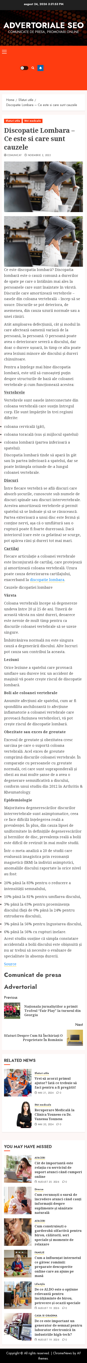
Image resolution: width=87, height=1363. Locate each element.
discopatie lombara (47, 579)
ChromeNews (62, 1353)
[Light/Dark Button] (24, 68)
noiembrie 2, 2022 (39, 155)
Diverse (39, 1189)
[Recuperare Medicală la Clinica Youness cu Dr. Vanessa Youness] (18, 1114)
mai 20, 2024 (46, 1124)
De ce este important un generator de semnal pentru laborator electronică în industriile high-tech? (58, 1328)
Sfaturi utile (13, 121)
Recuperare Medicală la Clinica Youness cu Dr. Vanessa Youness (54, 1114)
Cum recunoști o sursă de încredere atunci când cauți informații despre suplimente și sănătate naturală (58, 1203)
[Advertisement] (64, 68)
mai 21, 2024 (46, 1093)
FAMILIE (39, 1252)
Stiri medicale (32, 121)
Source (10, 963)
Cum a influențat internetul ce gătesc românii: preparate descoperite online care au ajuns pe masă (58, 1267)
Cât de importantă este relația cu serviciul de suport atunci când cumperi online (58, 1170)
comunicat (14, 155)
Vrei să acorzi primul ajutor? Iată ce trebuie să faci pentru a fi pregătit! (56, 1083)
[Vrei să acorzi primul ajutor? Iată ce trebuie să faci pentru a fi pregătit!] (18, 1082)
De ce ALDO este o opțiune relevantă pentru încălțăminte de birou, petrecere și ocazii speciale (58, 1296)
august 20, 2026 (48, 1182)
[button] (4, 51)
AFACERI (40, 1158)
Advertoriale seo (43, 25)
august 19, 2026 (48, 1308)
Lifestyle (40, 1284)
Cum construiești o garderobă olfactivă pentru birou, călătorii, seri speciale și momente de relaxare (58, 1235)
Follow (40, 68)
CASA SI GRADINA (46, 1315)
